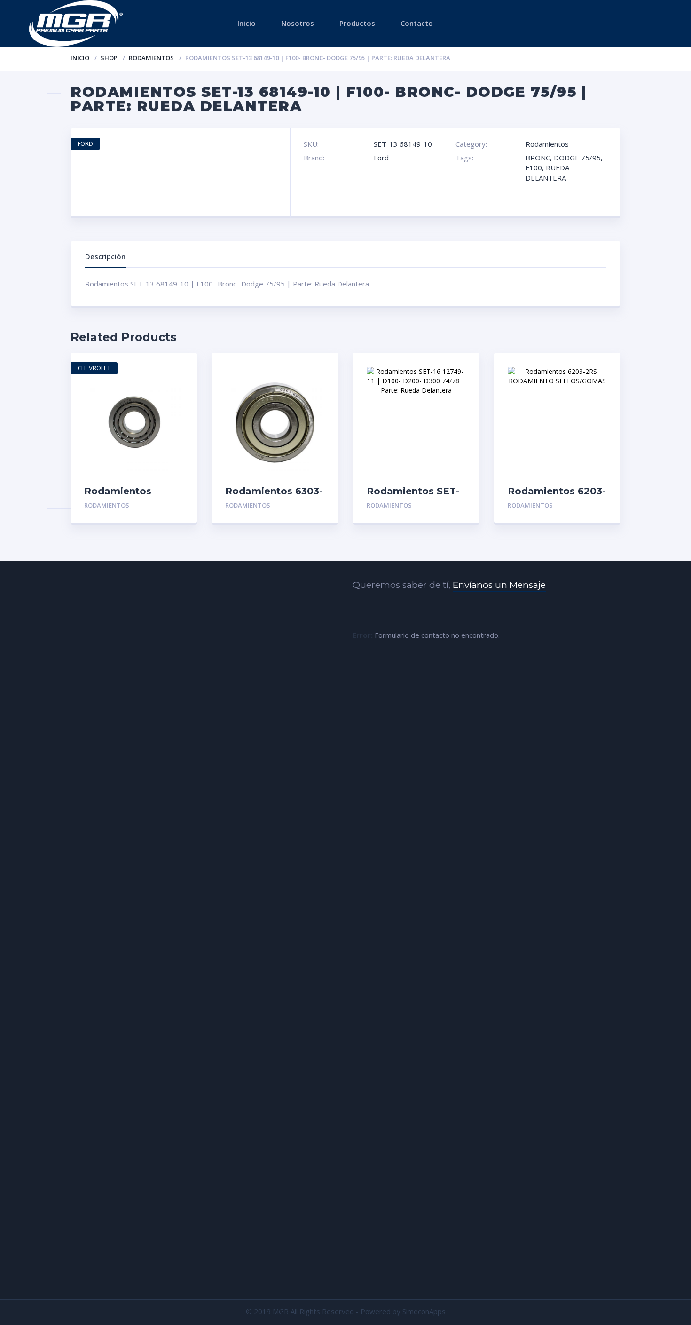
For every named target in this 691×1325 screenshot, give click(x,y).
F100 (534, 167)
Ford (381, 157)
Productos (357, 23)
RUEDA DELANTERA (547, 172)
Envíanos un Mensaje (499, 584)
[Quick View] (179, 368)
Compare (179, 400)
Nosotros (297, 23)
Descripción (105, 256)
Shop (109, 58)
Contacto (416, 23)
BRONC (538, 157)
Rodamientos (151, 58)
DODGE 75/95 (577, 157)
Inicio (246, 23)
